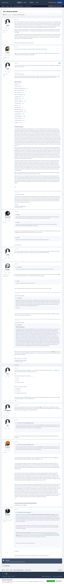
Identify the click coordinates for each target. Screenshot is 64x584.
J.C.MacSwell (7, 514)
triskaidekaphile (7, 410)
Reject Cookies (58, 581)
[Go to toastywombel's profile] (7, 213)
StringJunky (7, 447)
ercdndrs (7, 52)
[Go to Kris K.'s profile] (7, 370)
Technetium (53, 351)
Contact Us (9, 576)
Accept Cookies (51, 581)
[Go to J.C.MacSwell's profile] (7, 511)
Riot (7, 425)
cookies (8, 581)
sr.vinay (7, 254)
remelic (6, 14)
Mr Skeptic (8, 269)
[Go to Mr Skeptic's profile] (7, 265)
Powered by (57, 576)
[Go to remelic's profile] (3, 14)
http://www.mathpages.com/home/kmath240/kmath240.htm (25, 503)
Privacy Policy (4, 576)
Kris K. (7, 373)
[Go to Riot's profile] (7, 421)
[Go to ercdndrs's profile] (7, 48)
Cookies (13, 576)
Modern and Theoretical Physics (19, 14)
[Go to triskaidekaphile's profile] (7, 406)
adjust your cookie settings (33, 581)
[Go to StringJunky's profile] (7, 443)
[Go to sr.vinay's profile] (7, 251)
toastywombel (7, 217)
